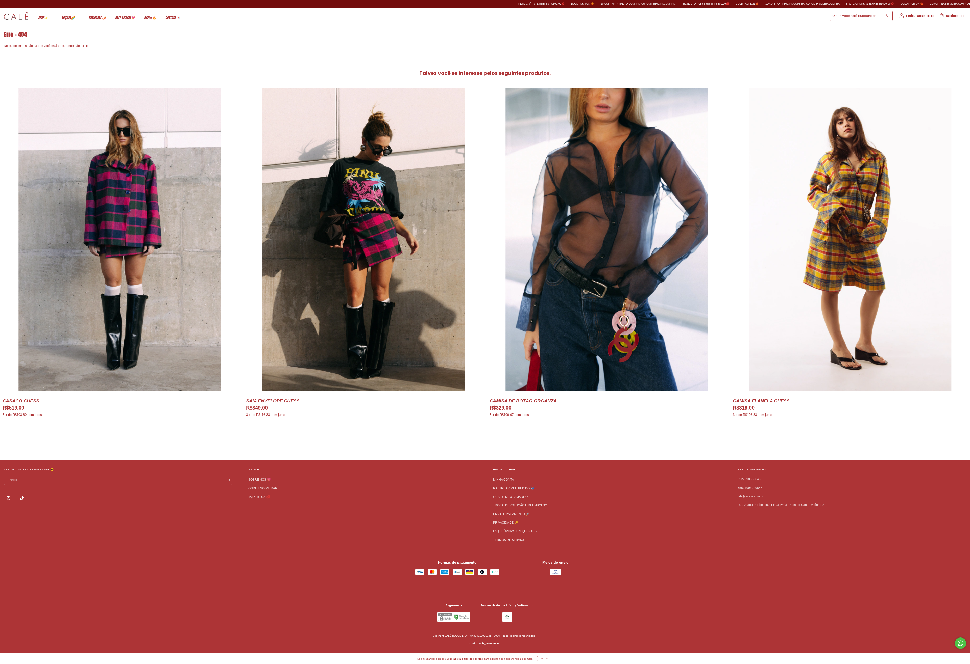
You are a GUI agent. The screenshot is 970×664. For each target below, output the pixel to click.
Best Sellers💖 (125, 17)
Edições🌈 (69, 17)
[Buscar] (888, 15)
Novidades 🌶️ (97, 17)
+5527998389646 (750, 488)
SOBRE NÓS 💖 (259, 479)
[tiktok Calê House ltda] (22, 498)
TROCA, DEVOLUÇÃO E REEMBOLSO (520, 505)
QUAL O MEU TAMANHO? (511, 497)
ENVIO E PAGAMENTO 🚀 (511, 514)
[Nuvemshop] (485, 644)
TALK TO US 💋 (259, 497)
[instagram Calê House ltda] (9, 498)
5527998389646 (749, 479)
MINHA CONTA (503, 479)
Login (910, 16)
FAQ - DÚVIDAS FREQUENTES (515, 531)
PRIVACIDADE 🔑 (505, 522)
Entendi (545, 658)
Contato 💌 (172, 17)
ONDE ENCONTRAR (262, 488)
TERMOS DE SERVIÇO (509, 540)
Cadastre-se (925, 16)
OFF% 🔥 (150, 17)
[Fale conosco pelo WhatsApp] (960, 643)
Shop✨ (43, 17)
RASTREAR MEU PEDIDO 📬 (513, 488)
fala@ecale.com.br (750, 496)
